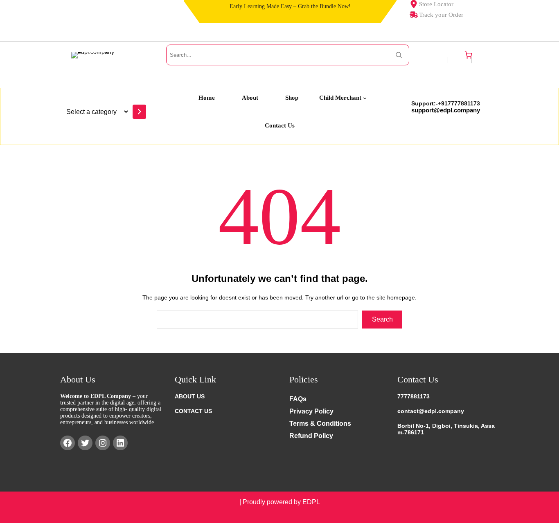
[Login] (485, 55)
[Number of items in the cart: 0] (468, 55)
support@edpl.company (445, 110)
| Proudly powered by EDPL (279, 501)
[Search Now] (398, 55)
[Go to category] (139, 112)
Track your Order (441, 14)
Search (382, 319)
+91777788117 (457, 103)
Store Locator (436, 4)
